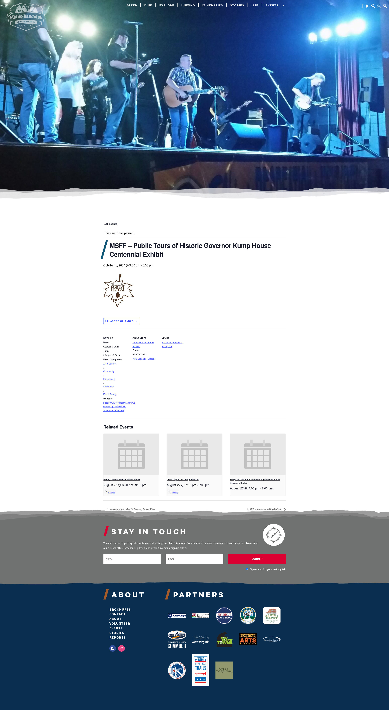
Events (272, 5)
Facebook (112, 648)
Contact (117, 614)
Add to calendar (121, 321)
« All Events (110, 224)
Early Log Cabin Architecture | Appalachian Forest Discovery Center (255, 481)
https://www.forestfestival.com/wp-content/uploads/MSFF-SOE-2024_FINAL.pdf (116, 406)
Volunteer (119, 623)
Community (108, 371)
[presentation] (131, 454)
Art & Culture (109, 363)
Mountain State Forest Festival (143, 344)
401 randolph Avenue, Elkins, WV (172, 344)
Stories (237, 5)
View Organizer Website (144, 358)
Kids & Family (109, 394)
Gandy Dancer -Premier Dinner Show (121, 479)
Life (254, 5)
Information (108, 386)
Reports (117, 637)
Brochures (120, 609)
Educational (109, 378)
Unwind (188, 5)
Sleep (132, 5)
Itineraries (212, 5)
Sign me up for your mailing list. (268, 569)
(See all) (111, 492)
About (115, 619)
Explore (166, 5)
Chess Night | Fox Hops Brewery (183, 479)
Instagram (121, 648)
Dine (148, 5)
